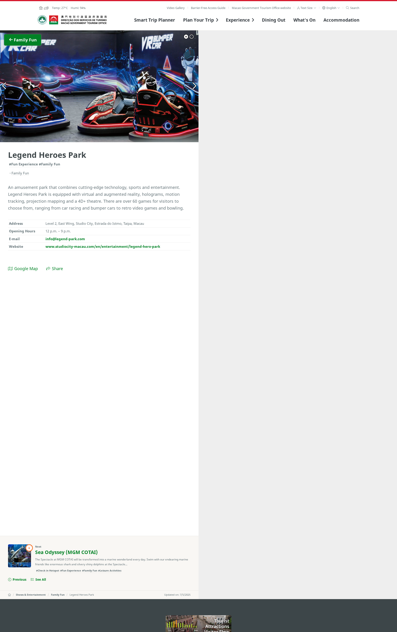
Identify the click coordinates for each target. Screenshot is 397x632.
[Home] (9, 594)
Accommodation (341, 20)
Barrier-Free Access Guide (208, 8)
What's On (304, 20)
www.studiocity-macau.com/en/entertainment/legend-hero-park (102, 246)
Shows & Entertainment (31, 594)
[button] (306, 8)
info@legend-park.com (65, 239)
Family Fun (58, 594)
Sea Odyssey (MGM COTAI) (66, 552)
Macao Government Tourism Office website (261, 8)
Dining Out (273, 20)
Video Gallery (176, 8)
